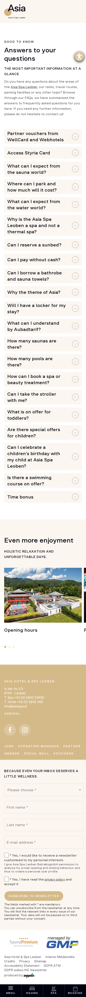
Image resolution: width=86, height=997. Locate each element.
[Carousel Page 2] (9, 647)
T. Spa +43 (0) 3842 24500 (24, 697)
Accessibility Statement (21, 965)
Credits (9, 961)
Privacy (24, 961)
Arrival (12, 713)
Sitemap (40, 961)
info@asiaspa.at (15, 706)
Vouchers (63, 753)
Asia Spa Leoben (24, 86)
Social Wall (36, 753)
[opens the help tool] (79, 56)
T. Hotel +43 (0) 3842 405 (23, 701)
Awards (12, 753)
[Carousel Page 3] (14, 647)
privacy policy (55, 879)
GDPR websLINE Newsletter (25, 970)
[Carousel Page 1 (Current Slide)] (5, 647)
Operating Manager (38, 746)
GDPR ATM (52, 965)
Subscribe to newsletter (34, 896)
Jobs (9, 746)
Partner (72, 746)
